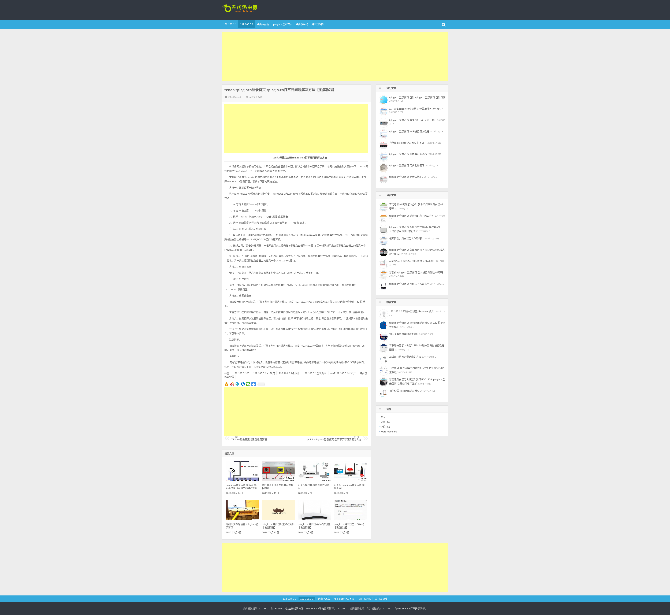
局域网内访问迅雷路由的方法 (405, 356)
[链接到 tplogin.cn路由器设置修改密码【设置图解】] (278, 519)
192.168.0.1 (246, 24)
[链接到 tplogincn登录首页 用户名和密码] (383, 167)
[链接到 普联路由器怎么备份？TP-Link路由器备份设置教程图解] (383, 347)
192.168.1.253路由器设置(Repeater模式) (411, 311)
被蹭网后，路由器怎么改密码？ (406, 238)
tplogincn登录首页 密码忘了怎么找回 (409, 283)
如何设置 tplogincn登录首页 (404, 390)
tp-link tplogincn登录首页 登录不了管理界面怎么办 (334, 438)
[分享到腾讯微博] (237, 384)
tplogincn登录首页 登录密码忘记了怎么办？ (413, 120)
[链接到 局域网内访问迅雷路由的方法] (383, 359)
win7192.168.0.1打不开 (343, 373)
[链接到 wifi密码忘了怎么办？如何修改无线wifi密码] (383, 263)
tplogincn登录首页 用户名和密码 (406, 165)
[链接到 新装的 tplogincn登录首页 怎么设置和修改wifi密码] (383, 274)
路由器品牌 (263, 24)
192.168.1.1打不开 (407, 608)
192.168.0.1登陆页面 (314, 373)
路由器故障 (317, 24)
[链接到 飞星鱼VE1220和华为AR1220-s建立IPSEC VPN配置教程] (383, 370)
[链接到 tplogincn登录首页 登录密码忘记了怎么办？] (383, 122)
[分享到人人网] (243, 384)
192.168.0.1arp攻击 (264, 373)
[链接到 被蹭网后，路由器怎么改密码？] (383, 240)
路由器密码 (302, 24)
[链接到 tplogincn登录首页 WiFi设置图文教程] (383, 133)
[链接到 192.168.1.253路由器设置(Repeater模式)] (383, 313)
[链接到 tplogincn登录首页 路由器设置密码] (383, 156)
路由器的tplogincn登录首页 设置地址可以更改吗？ (416, 108)
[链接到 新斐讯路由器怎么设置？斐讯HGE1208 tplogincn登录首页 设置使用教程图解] (383, 381)
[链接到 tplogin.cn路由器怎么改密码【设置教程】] (350, 519)
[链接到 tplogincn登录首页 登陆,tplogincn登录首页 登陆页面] (383, 99)
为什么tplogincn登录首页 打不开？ (408, 142)
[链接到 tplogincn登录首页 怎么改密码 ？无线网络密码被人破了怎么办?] (383, 252)
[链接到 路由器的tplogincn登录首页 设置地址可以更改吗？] (383, 111)
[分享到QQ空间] (226, 384)
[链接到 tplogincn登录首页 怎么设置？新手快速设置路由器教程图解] (242, 480)
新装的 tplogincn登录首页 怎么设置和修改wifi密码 (416, 272)
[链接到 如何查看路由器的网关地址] (383, 336)
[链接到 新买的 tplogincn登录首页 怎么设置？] (350, 480)
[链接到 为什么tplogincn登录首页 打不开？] (383, 145)
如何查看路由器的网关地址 (404, 334)
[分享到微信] (248, 384)
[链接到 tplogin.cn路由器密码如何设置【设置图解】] (314, 519)
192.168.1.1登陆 (315, 608)
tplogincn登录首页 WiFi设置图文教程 (409, 131)
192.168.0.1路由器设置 (286, 608)
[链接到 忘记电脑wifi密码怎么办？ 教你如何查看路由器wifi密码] (383, 206)
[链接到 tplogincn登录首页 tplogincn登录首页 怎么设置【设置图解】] (383, 325)
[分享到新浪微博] (232, 384)
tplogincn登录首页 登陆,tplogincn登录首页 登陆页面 (417, 97)
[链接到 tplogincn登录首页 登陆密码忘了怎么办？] (383, 218)
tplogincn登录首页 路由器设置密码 (408, 154)
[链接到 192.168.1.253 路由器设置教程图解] (278, 480)
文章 (385, 421)
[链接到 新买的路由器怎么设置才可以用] (314, 480)
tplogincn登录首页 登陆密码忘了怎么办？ (411, 215)
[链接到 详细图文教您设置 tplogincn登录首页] (242, 519)
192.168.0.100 (241, 373)
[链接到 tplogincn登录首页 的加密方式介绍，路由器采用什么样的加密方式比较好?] (383, 229)
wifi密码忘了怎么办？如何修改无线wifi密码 (412, 261)
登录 (383, 417)
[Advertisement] (335, 56)
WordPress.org (389, 431)
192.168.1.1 (230, 24)
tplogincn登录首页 (244, 9)
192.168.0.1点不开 (289, 373)
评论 (385, 426)
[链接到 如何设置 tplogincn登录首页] (383, 393)
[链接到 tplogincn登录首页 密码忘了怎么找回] (383, 286)
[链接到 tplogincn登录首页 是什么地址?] (383, 179)
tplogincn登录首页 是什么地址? (406, 176)
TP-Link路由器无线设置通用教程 (249, 438)
